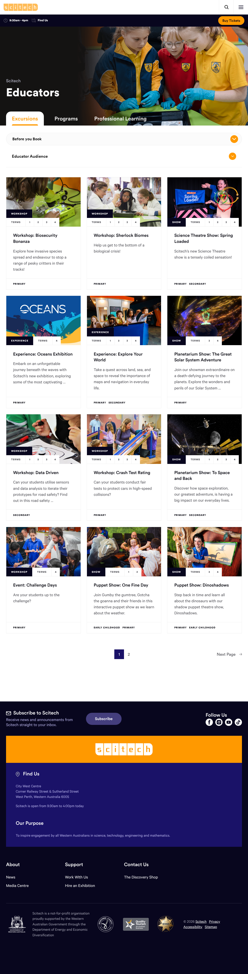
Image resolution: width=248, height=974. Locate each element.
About (13, 865)
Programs (66, 118)
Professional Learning (120, 118)
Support (74, 865)
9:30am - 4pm (18, 20)
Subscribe (104, 718)
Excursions (25, 118)
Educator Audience (30, 156)
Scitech (13, 80)
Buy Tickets (231, 20)
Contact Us (136, 865)
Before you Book (27, 138)
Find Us (43, 21)
